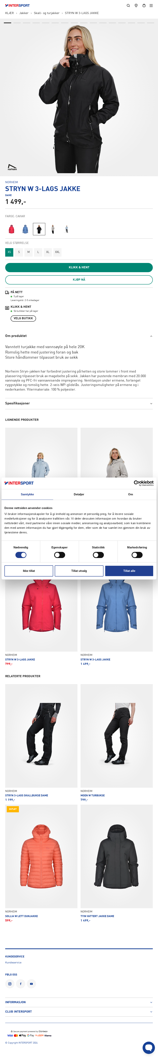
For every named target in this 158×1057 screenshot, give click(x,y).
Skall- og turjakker (47, 13)
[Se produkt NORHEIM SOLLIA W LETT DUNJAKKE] (41, 863)
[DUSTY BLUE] (67, 229)
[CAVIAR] (39, 229)
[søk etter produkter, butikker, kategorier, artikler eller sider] (128, 5)
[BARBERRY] (11, 229)
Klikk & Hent (79, 267)
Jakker (24, 13)
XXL (57, 252)
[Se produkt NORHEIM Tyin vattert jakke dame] (117, 863)
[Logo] (19, 5)
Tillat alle (129, 570)
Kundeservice (13, 962)
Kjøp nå (79, 279)
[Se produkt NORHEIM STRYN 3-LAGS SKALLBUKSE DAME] (41, 743)
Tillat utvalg (79, 570)
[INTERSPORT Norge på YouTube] (31, 983)
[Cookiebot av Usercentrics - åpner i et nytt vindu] (137, 483)
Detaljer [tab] (79, 494)
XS (9, 252)
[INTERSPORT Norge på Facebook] (20, 983)
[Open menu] (151, 5)
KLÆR (9, 13)
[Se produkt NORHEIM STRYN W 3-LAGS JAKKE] (41, 607)
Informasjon (15, 1002)
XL (48, 252)
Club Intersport (18, 1011)
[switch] (59, 555)
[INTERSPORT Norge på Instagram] (9, 983)
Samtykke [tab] (27, 494)
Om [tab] (130, 494)
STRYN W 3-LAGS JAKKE (82, 13)
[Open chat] (149, 1048)
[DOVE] (53, 229)
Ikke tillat (29, 570)
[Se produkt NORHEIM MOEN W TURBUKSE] (117, 743)
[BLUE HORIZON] (25, 229)
